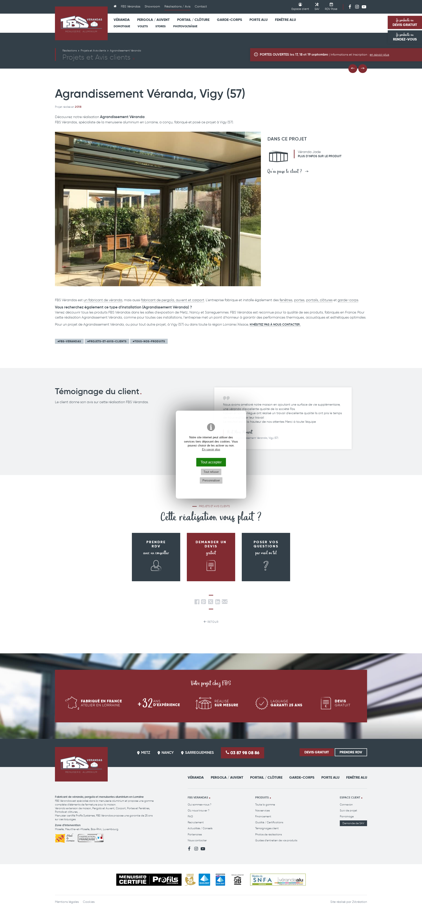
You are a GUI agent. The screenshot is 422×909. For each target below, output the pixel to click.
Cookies (89, 902)
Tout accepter (211, 462)
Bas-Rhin (96, 829)
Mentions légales (67, 902)
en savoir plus (379, 54)
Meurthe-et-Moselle (77, 829)
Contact (201, 6)
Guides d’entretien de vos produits (276, 840)
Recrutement (196, 822)
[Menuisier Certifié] (149, 880)
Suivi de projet (348, 810)
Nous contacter (197, 840)
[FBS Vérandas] (81, 23)
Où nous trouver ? (198, 810)
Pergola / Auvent (153, 19)
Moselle (59, 829)
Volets (143, 26)
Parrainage (347, 816)
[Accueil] (115, 6)
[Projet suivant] (362, 68)
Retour (212, 621)
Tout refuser (211, 472)
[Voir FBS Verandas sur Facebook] (350, 6)
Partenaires (195, 834)
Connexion (346, 804)
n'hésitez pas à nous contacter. (275, 324)
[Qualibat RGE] (220, 880)
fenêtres (286, 300)
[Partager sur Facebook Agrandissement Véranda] (197, 603)
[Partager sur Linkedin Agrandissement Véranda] (217, 603)
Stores (160, 26)
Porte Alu (258, 19)
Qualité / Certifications (269, 822)
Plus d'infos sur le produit (320, 156)
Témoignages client (267, 828)
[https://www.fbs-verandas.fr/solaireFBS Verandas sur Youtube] (364, 6)
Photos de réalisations (268, 834)
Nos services (262, 810)
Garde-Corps (229, 19)
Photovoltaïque (185, 26)
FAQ (190, 816)
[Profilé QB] (237, 880)
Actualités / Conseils (200, 828)
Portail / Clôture (193, 19)
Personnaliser (211, 480)
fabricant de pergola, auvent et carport (172, 300)
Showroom (152, 6)
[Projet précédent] (352, 68)
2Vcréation (359, 902)
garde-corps (348, 300)
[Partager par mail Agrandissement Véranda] (224, 603)
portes (299, 300)
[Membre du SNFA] (278, 880)
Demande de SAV (353, 823)
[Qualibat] (204, 880)
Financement (263, 816)
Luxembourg (110, 829)
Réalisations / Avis (177, 6)
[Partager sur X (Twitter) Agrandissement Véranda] (211, 603)
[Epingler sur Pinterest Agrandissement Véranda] (203, 603)
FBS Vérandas (130, 6)
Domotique (122, 26)
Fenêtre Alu (285, 19)
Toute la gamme (265, 804)
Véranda (122, 19)
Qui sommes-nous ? (199, 804)
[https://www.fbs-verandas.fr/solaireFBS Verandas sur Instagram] (357, 6)
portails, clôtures (319, 300)
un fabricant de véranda (103, 300)
